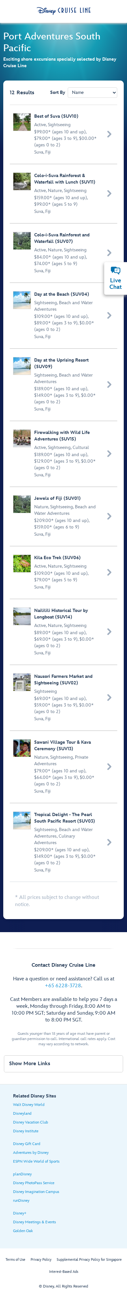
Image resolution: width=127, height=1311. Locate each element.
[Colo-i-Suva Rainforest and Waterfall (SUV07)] (64, 253)
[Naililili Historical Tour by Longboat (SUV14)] (64, 631)
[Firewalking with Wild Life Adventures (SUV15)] (64, 453)
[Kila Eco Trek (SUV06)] (64, 572)
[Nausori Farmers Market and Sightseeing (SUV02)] (64, 697)
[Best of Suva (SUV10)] (64, 134)
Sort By (57, 92)
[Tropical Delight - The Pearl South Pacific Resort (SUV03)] (64, 842)
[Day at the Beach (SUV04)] (64, 315)
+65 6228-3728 (63, 986)
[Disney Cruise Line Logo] (64, 11)
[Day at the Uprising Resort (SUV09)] (64, 384)
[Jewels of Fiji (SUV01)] (64, 516)
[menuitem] (115, 271)
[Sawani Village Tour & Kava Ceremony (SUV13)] (64, 767)
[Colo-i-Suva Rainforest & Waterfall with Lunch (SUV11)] (64, 193)
